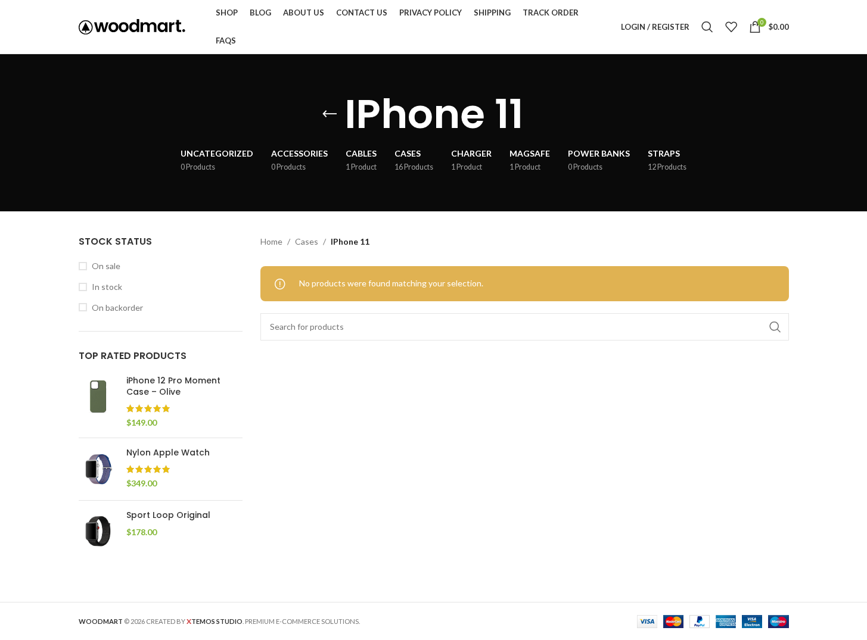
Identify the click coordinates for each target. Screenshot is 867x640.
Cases (306, 241)
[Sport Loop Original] (98, 532)
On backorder (117, 307)
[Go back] (329, 114)
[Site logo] (132, 26)
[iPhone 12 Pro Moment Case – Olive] (98, 402)
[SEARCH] (775, 327)
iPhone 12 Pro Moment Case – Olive (173, 386)
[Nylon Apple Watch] (98, 469)
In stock (107, 287)
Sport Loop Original (168, 515)
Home (271, 241)
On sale (106, 266)
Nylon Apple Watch (168, 452)
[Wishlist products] (731, 27)
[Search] (707, 27)
